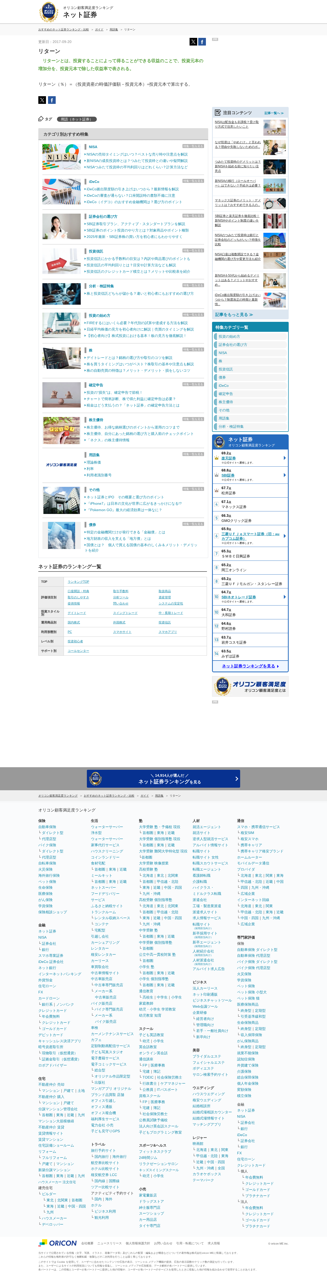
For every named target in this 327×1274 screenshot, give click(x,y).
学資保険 (45, 906)
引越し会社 (100, 936)
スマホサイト (122, 632)
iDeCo (94, 182)
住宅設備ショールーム (56, 1145)
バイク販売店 (101, 1003)
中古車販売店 (101, 979)
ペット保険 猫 (248, 998)
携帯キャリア (251, 845)
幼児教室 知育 (150, 1015)
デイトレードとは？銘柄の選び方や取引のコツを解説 (129, 358)
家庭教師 (146, 1003)
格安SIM (247, 833)
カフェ (96, 1040)
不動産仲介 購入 (51, 1097)
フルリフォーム (54, 1158)
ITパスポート (167, 1090)
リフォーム (47, 1151)
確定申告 (96, 385)
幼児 (146, 1041)
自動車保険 (47, 827)
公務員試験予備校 (153, 1120)
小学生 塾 (146, 967)
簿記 (156, 1071)
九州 (81, 1115)
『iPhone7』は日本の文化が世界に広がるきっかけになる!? (134, 503)
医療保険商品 (248, 1004)
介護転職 (200, 882)
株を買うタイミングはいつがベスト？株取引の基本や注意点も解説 (140, 364)
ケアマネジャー (172, 1083)
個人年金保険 (248, 1083)
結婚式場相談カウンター (212, 1112)
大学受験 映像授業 (154, 863)
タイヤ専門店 (149, 1226)
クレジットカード (52, 1010)
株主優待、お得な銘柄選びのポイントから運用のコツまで (133, 427)
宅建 (146, 1071)
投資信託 (96, 251)
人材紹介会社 (203, 953)
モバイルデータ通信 (253, 863)
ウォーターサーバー (107, 827)
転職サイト (202, 851)
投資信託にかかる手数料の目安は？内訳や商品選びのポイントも (138, 259)
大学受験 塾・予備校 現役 (159, 827)
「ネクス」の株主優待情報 (108, 440)
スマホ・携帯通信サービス (258, 827)
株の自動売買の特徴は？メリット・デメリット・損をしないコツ (138, 370)
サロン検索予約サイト (210, 1074)
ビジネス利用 (105, 1211)
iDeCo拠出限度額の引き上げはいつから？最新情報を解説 (133, 189)
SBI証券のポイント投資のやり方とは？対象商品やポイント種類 (138, 230)
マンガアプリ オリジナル (111, 1088)
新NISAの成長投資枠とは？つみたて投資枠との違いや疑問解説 (137, 161)
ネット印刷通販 (205, 994)
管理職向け (205, 1025)
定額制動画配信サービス (110, 1046)
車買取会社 (100, 967)
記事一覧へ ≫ (274, 113)
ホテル (96, 1205)
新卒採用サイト (205, 935)
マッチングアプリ (207, 1124)
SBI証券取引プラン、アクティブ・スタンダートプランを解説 (136, 224)
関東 (224, 1150)
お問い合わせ (163, 1243)
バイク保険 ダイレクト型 (257, 962)
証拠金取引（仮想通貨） (61, 1059)
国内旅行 (102, 1157)
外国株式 (119, 622)
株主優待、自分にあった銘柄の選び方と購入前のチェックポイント (140, 434)
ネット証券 (251, 442)
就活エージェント (207, 827)
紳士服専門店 (149, 1207)
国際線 (114, 1181)
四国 (244, 887)
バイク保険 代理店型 (253, 968)
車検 (94, 1028)
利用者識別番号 (99, 475)
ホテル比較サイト (105, 1169)
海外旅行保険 (49, 875)
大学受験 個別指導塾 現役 (159, 839)
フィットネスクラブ (155, 1151)
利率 (90, 469)
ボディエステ (203, 1068)
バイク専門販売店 (109, 1009)
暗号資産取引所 (50, 1047)
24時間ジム (148, 1158)
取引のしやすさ (78, 597)
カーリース (100, 961)
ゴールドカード (54, 1029)
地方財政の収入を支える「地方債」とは (119, 538)
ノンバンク (65, 1004)
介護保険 (244, 1071)
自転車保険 (47, 863)
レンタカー (100, 948)
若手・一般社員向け (212, 1031)
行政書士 (150, 1083)
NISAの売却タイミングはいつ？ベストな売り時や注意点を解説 (137, 154)
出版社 (100, 1082)
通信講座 (146, 1059)
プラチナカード (257, 1196)
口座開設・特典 (78, 591)
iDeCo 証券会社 (51, 962)
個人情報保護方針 (138, 1243)
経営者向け (205, 1019)
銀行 (45, 950)
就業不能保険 (248, 1053)
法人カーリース (205, 988)
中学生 (162, 997)
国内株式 (74, 622)
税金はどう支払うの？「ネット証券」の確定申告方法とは (133, 405)
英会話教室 (148, 1047)
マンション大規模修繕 (56, 1121)
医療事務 (158, 1065)
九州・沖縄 (151, 894)
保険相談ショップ (52, 912)
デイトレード (77, 613)
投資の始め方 (99, 315)
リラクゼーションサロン (158, 1164)
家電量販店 (148, 1195)
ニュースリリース (109, 1243)
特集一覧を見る (193, 146)
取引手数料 (121, 591)
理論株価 (94, 462)
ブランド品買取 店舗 (107, 1095)
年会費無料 (51, 1016)
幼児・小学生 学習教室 (157, 1009)
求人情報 (214, 1243)
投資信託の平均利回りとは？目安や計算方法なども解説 (131, 265)
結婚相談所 (202, 1106)
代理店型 (49, 839)
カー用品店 (148, 1219)
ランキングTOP (78, 582)
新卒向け (203, 1037)
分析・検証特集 (101, 286)
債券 (92, 525)
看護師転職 (202, 875)
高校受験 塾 (148, 869)
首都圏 (47, 1115)
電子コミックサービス (109, 1064)
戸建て (68, 1091)
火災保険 (45, 869)
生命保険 (45, 887)
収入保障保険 (251, 1035)
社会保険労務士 (169, 1077)
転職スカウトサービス (210, 863)
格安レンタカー (103, 954)
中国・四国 (77, 1206)
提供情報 (74, 603)
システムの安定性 (171, 603)
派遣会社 (200, 900)
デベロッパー (52, 1224)
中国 (280, 882)
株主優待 (96, 420)
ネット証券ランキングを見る (248, 666)
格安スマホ (250, 839)
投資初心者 (75, 641)
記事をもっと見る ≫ (234, 314)
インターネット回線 (253, 900)
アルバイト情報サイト (210, 845)
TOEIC (148, 1077)
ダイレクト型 (52, 833)
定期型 (260, 1010)
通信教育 (146, 991)
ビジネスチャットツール (212, 1000)
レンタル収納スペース (112, 918)
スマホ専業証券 (50, 955)
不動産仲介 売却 (51, 1084)
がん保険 (45, 900)
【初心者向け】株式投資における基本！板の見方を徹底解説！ (137, 336)
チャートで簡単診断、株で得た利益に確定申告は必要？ (131, 399)
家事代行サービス (105, 845)
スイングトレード (125, 613)
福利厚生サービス (105, 1119)
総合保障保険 (248, 1077)
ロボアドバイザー (52, 1065)
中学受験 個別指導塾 (155, 942)
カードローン (49, 998)
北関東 (62, 1200)
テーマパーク (203, 1180)
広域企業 (248, 894)
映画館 (198, 1143)
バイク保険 (47, 845)
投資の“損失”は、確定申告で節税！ (115, 392)
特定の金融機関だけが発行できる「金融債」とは (126, 532)
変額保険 (244, 1090)
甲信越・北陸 (167, 882)
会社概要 (87, 1243)
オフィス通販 (101, 1107)
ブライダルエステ (207, 1056)
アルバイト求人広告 (209, 969)
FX (40, 992)
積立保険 (244, 1096)
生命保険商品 (248, 1022)
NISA (93, 147)
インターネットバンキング (59, 974)
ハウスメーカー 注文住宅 (57, 1182)
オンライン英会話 (153, 1053)
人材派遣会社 (203, 961)
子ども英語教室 (151, 1035)
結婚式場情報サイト (209, 1118)
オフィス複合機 (103, 1113)
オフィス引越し (103, 1101)
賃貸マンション (50, 1139)
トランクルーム (103, 912)
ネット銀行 (47, 968)
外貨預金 (45, 980)
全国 (221, 1168)
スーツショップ (151, 1213)
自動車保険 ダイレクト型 (257, 950)
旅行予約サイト (103, 1150)
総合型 (100, 1070)
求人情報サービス (207, 918)
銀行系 (47, 1004)
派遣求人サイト (205, 912)
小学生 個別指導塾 (154, 979)
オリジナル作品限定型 (112, 1076)
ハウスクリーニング (107, 851)
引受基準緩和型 (253, 1016)
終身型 (246, 1010)
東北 (50, 1200)
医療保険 (45, 894)
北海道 (148, 875)
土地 (81, 1091)
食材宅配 (98, 863)
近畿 (70, 1115)
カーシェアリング (105, 942)
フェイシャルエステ (209, 1062)
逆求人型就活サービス (210, 839)
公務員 (148, 1090)
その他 (94, 490)
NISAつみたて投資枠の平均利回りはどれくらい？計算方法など (137, 167)
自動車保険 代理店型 (253, 955)
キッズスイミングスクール (159, 1170)
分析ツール (121, 597)
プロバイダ (246, 869)
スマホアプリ (168, 632)
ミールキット (101, 875)
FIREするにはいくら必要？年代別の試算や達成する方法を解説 (137, 323)
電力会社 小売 (102, 1125)
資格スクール (149, 1096)
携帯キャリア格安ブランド (262, 851)
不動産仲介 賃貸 (51, 1127)
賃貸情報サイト (50, 1133)
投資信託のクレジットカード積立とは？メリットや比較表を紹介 (138, 271)
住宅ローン (47, 986)
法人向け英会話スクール (158, 1126)
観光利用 (102, 1217)
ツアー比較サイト (105, 1187)
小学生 (176, 997)
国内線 (100, 1181)
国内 (98, 1199)
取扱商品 (165, 591)
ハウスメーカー (54, 1218)
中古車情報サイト (105, 973)
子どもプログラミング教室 (160, 1132)
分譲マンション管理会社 (58, 1109)
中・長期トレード (171, 613)
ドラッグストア (151, 1201)
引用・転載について (190, 1243)
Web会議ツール (205, 1006)
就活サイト (202, 833)
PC (70, 632)
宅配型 (100, 930)
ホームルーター (249, 857)
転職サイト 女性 (206, 857)
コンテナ (102, 924)
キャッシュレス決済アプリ (59, 1041)
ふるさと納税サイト (107, 906)
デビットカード (50, 1035)
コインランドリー (105, 857)
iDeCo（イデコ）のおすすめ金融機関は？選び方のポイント (134, 202)
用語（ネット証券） (77, 119)
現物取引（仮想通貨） (60, 1053)
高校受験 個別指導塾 (155, 900)
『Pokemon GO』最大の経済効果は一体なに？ (124, 510)
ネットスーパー (103, 887)
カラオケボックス (207, 1174)
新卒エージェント (207, 944)
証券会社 (49, 943)
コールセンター (78, 651)
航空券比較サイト (105, 1163)
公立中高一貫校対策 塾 (157, 954)
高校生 (148, 997)
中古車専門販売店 (109, 985)
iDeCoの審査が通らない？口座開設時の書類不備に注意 (131, 195)
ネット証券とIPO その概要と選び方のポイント (125, 497)
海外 (108, 1199)
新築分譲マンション (54, 1170)
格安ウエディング (207, 1100)
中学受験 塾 (148, 930)
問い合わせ (121, 603)
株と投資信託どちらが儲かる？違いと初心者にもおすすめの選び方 (140, 293)
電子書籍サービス (105, 1058)
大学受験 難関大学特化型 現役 (163, 851)
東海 (59, 1115)
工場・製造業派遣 (207, 906)
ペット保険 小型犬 (252, 992)
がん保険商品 (248, 1041)
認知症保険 (246, 1059)
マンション (51, 1091)
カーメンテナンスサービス (112, 1034)
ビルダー (49, 1194)
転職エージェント (207, 869)
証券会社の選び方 (103, 216)
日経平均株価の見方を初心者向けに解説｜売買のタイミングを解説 (140, 329)
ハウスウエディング (209, 1094)
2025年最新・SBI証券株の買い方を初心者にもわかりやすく (135, 237)
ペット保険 (47, 882)
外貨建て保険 (248, 1065)
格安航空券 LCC (104, 1175)
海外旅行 (119, 1157)
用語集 (94, 455)
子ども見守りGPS (105, 1131)
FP (145, 1065)
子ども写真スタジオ (107, 1052)
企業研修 (200, 1013)
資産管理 (165, 597)
